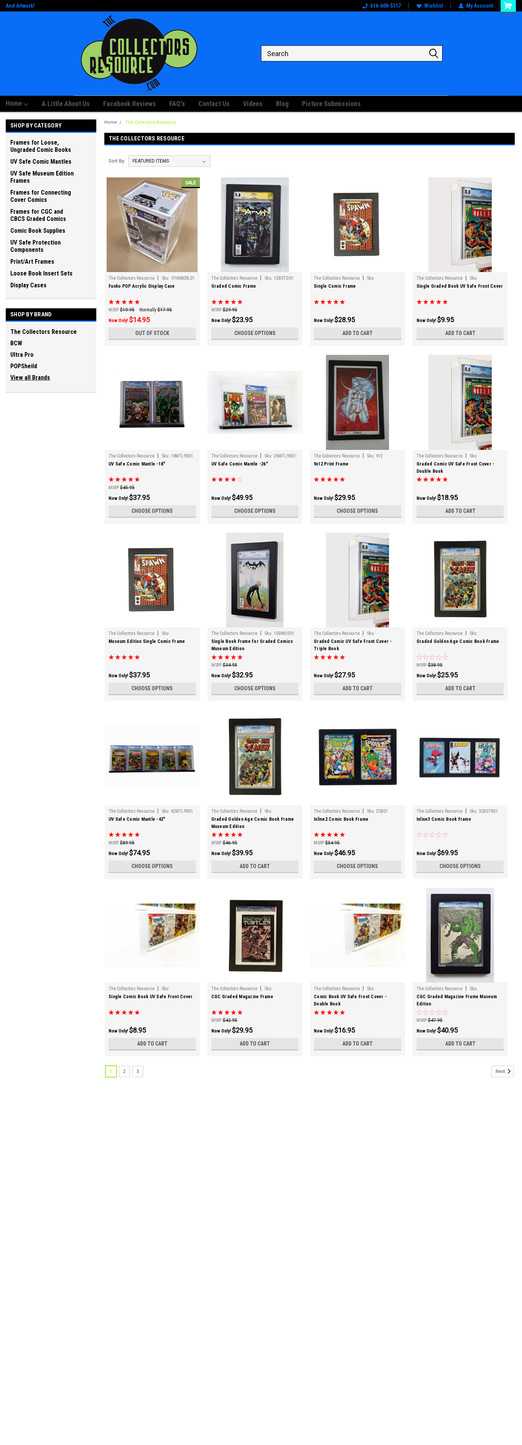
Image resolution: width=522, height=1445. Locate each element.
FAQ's (177, 104)
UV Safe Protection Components (35, 246)
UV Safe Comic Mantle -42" (137, 819)
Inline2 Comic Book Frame (341, 819)
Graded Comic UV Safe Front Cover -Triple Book (353, 645)
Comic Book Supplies (37, 230)
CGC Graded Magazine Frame (242, 996)
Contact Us (214, 104)
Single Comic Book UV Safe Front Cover (151, 996)
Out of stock (152, 333)
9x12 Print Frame (331, 464)
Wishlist (433, 6)
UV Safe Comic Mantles (40, 161)
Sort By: (117, 161)
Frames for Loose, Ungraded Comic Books (40, 146)
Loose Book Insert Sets (41, 273)
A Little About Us (66, 104)
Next (501, 1071)
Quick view (152, 266)
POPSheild (23, 366)
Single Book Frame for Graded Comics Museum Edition (252, 645)
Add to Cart (357, 333)
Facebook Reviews (129, 104)
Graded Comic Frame (233, 286)
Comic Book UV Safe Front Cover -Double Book (350, 1000)
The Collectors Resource (43, 331)
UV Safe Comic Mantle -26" (239, 464)
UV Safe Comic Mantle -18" (137, 464)
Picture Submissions (331, 104)
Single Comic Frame (335, 286)
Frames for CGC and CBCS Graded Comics (38, 215)
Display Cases (28, 285)
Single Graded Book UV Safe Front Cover (460, 286)
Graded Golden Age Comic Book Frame (458, 641)
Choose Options (255, 333)
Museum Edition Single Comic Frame (147, 641)
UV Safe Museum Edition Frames (42, 177)
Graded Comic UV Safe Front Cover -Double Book (456, 467)
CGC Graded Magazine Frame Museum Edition (457, 1000)
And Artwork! (20, 6)
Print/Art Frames (32, 261)
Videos (253, 104)
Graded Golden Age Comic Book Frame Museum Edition (252, 823)
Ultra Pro (22, 354)
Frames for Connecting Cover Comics (40, 196)
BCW (16, 343)
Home (14, 103)
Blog (282, 104)
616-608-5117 (385, 6)
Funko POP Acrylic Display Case (142, 286)
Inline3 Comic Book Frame (444, 819)
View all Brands (30, 377)
